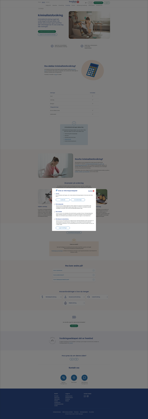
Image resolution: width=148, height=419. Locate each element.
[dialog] (74, 209)
